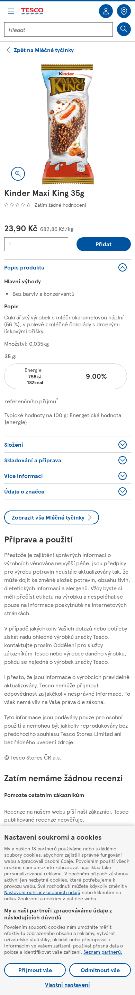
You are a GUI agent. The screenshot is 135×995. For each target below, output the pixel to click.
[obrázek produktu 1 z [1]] (67, 124)
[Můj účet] (106, 11)
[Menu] (11, 11)
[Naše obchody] (124, 11)
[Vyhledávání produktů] (124, 29)
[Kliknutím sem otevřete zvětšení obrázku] (18, 174)
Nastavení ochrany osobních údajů (42, 892)
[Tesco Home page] (32, 11)
